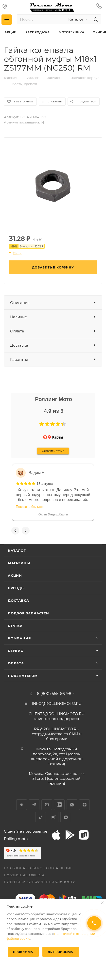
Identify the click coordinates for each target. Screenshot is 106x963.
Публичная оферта (24, 875)
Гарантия (19, 359)
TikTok (40, 817)
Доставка (19, 345)
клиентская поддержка (57, 716)
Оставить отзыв (53, 451)
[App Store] (56, 835)
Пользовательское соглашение (38, 868)
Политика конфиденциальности (40, 882)
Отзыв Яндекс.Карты (53, 514)
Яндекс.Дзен (84, 804)
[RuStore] (84, 835)
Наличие (18, 317)
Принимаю (23, 951)
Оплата (17, 331)
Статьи (15, 626)
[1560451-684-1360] (53, 185)
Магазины (19, 563)
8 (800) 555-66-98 (54, 694)
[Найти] (95, 19)
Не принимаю (60, 951)
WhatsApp (72, 804)
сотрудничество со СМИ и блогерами (57, 734)
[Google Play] (70, 835)
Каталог (17, 550)
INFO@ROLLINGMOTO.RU (57, 703)
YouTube (46, 804)
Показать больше (30, 507)
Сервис (15, 651)
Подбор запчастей (28, 613)
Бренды (16, 588)
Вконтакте (21, 804)
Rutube (53, 817)
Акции (15, 575)
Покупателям (23, 676)
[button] (41, 424)
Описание (20, 302)
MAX (65, 817)
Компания (19, 638)
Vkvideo (59, 804)
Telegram (34, 804)
